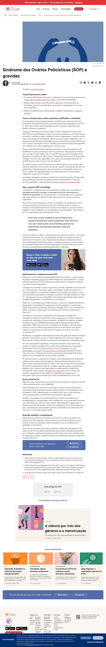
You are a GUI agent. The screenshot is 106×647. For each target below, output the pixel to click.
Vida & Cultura (47, 631)
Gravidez (37, 627)
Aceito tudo (98, 638)
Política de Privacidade (32, 645)
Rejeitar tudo (85, 638)
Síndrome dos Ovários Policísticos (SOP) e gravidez (62, 15)
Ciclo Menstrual (48, 620)
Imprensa (32, 622)
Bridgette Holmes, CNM (13, 583)
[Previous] (96, 586)
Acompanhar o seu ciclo (32, 351)
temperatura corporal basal (55, 351)
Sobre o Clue (32, 617)
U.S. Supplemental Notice (58, 623)
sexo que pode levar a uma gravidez (66, 182)
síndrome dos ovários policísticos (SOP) (40, 100)
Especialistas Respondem (47, 617)
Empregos (32, 620)
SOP (39, 15)
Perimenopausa (39, 629)
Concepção (38, 625)
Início (38, 9)
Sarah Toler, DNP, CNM (53, 538)
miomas (42, 279)
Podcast (32, 624)
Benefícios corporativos (68, 617)
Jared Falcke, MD (62, 583)
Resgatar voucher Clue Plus (13, 633)
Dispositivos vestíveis (38, 631)
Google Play (75, 447)
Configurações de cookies (58, 628)
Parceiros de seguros (68, 621)
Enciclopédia (66, 9)
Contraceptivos (48, 622)
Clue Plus (78, 9)
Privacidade (57, 619)
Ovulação (26, 132)
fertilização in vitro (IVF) (55, 371)
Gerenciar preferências (95, 642)
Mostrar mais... (28, 477)
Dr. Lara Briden (87, 583)
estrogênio (62, 318)
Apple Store (75, 443)
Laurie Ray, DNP (16, 82)
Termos (56, 626)
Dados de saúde (58, 621)
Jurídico (56, 617)
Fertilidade (46, 624)
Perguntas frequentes (38, 617)
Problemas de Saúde (28, 15)
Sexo (45, 629)
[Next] (100, 586)
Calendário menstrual (38, 622)
